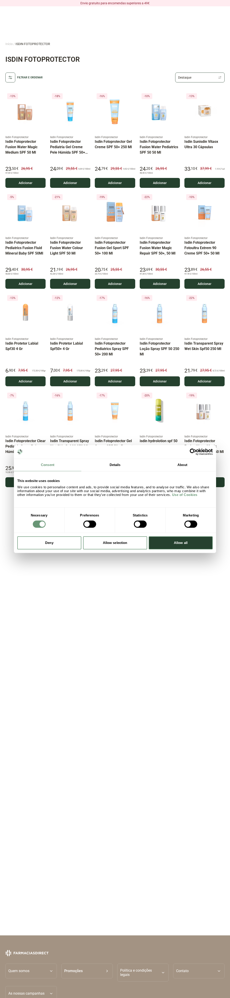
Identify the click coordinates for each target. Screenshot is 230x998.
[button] (87, 973)
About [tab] (182, 465)
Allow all (181, 543)
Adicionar (25, 183)
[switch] (89, 524)
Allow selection (115, 543)
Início (9, 44)
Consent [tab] (47, 465)
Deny (49, 543)
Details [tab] (115, 465)
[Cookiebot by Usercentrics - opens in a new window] (193, 451)
